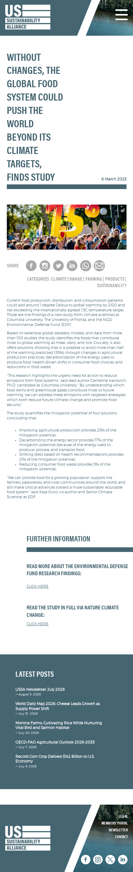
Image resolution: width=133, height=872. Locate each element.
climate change (66, 279)
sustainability (112, 285)
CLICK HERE (38, 586)
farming (93, 279)
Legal (123, 816)
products (114, 279)
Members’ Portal (114, 823)
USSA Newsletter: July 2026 (40, 689)
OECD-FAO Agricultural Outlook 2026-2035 (55, 742)
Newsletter (118, 830)
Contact (121, 836)
